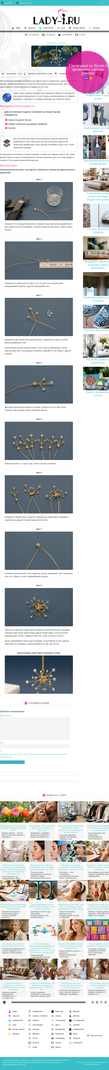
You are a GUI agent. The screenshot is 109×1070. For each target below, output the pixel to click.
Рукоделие (34, 34)
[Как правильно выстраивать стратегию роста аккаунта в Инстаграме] (16, 901)
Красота (31, 28)
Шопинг (76, 1025)
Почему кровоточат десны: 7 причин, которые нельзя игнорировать (70, 946)
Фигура (76, 1011)
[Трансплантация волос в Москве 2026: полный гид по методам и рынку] (45, 901)
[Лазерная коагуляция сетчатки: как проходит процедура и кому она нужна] (73, 861)
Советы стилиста (40, 1016)
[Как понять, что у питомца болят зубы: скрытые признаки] (45, 822)
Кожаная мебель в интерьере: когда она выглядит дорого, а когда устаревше (13, 986)
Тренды (36, 1029)
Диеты (58, 1047)
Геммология (78, 1029)
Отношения (60, 1020)
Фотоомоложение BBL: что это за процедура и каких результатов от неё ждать (71, 906)
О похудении (78, 1020)
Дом (63, 28)
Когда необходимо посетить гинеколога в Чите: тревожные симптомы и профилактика (71, 829)
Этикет (82, 34)
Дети (57, 1025)
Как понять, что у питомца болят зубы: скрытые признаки (42, 828)
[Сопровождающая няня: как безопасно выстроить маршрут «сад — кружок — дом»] (45, 979)
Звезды (96, 28)
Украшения (37, 1011)
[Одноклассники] (91, 78)
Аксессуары (38, 1025)
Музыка (76, 1038)
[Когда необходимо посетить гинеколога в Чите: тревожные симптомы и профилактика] (73, 822)
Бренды (36, 1034)
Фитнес (76, 1016)
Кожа (35, 1047)
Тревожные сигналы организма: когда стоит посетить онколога (71, 985)
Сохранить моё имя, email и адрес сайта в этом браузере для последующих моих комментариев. (33, 755)
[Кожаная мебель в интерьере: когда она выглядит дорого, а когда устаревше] (16, 979)
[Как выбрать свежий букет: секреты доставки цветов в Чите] (16, 822)
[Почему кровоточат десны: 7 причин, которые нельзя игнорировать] (73, 940)
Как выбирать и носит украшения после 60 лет (13, 945)
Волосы (36, 1043)
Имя (2, 743)
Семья (58, 1016)
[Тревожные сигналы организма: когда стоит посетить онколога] (73, 979)
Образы (36, 1020)
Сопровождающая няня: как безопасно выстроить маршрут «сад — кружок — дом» (42, 986)
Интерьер (50, 34)
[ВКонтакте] (86, 78)
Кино (75, 1034)
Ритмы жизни (79, 28)
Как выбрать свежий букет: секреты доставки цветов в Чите (13, 828)
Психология (48, 28)
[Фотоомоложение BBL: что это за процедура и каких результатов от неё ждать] (73, 901)
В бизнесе (77, 1043)
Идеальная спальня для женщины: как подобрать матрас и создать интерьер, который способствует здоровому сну (13, 869)
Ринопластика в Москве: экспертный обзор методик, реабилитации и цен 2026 (42, 867)
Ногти (35, 1038)
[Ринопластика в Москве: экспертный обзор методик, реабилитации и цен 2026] (45, 861)
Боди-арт (59, 1011)
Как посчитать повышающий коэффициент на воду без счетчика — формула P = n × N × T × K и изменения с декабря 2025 (42, 948)
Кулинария (67, 34)
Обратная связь (25, 3)
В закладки (8, 3)
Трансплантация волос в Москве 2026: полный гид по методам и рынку (42, 906)
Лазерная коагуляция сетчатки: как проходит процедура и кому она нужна (71, 867)
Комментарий (6, 715)
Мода (18, 28)
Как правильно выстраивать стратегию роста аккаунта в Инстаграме (13, 906)
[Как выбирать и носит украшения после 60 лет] (16, 940)
